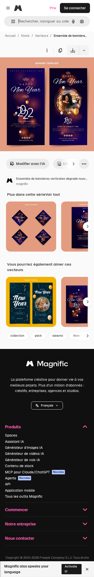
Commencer (16, 509)
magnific (22, 184)
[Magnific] (47, 365)
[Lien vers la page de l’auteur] (9, 181)
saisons (57, 336)
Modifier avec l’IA (30, 163)
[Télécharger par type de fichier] (84, 50)
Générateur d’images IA (24, 447)
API (8, 484)
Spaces (11, 435)
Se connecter (75, 8)
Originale (33, 67)
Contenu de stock (19, 466)
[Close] (87, 569)
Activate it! (71, 568)
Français (47, 406)
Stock (25, 36)
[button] (47, 406)
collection (17, 336)
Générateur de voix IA (22, 460)
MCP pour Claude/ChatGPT (34, 472)
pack (38, 336)
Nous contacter (19, 538)
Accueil (10, 36)
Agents (17, 478)
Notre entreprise (20, 523)
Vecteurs (41, 36)
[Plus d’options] (47, 50)
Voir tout (52, 194)
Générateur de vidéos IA (24, 453)
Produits (13, 426)
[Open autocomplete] (11, 21)
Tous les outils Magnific (24, 496)
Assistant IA (14, 441)
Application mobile (20, 490)
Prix (53, 8)
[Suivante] (73, 164)
